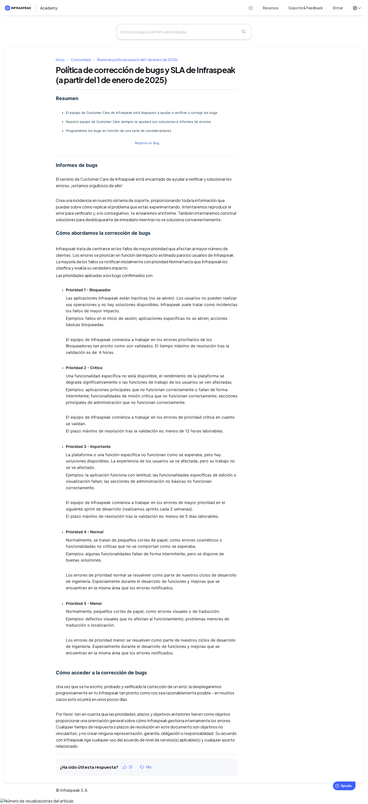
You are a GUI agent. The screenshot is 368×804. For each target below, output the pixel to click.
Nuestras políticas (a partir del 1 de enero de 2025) (137, 60)
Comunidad (81, 60)
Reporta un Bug (147, 143)
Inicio (60, 60)
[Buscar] (244, 32)
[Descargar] (175, 347)
